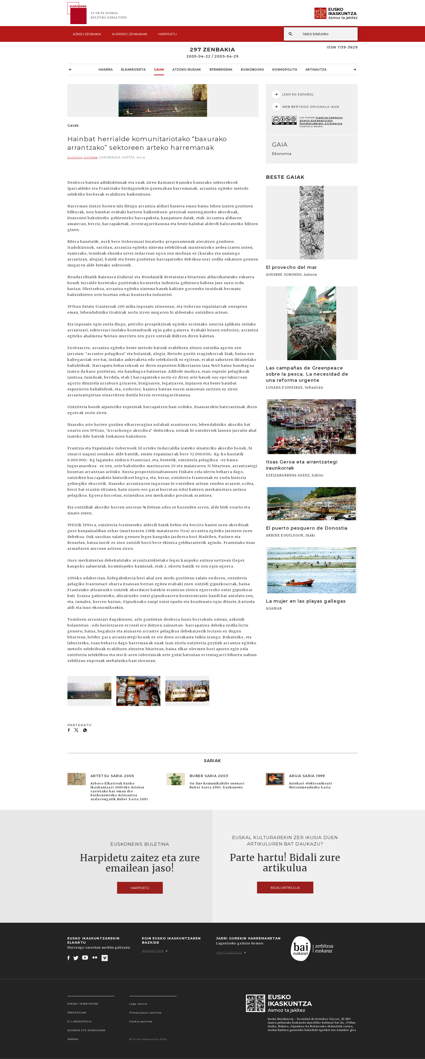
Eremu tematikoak (82, 1003)
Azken (87, 34)
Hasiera (106, 69)
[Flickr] (95, 958)
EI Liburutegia (79, 1021)
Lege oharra (138, 1003)
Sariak (72, 1039)
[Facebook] (68, 958)
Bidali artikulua (285, 888)
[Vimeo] (105, 958)
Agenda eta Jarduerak (86, 1030)
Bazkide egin (153, 950)
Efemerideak (221, 69)
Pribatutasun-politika (145, 1012)
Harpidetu (167, 34)
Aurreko (129, 34)
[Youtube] (85, 958)
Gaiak (159, 69)
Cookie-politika (140, 1021)
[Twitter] (76, 958)
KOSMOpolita (284, 69)
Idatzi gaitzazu (229, 952)
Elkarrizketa (133, 69)
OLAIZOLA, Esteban (82, 157)
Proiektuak (76, 1012)
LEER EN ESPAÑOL (298, 94)
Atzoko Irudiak (186, 69)
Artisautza (315, 69)
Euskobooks (252, 69)
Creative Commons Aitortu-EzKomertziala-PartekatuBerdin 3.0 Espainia (321, 120)
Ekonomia (282, 154)
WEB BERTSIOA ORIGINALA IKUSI (310, 106)
